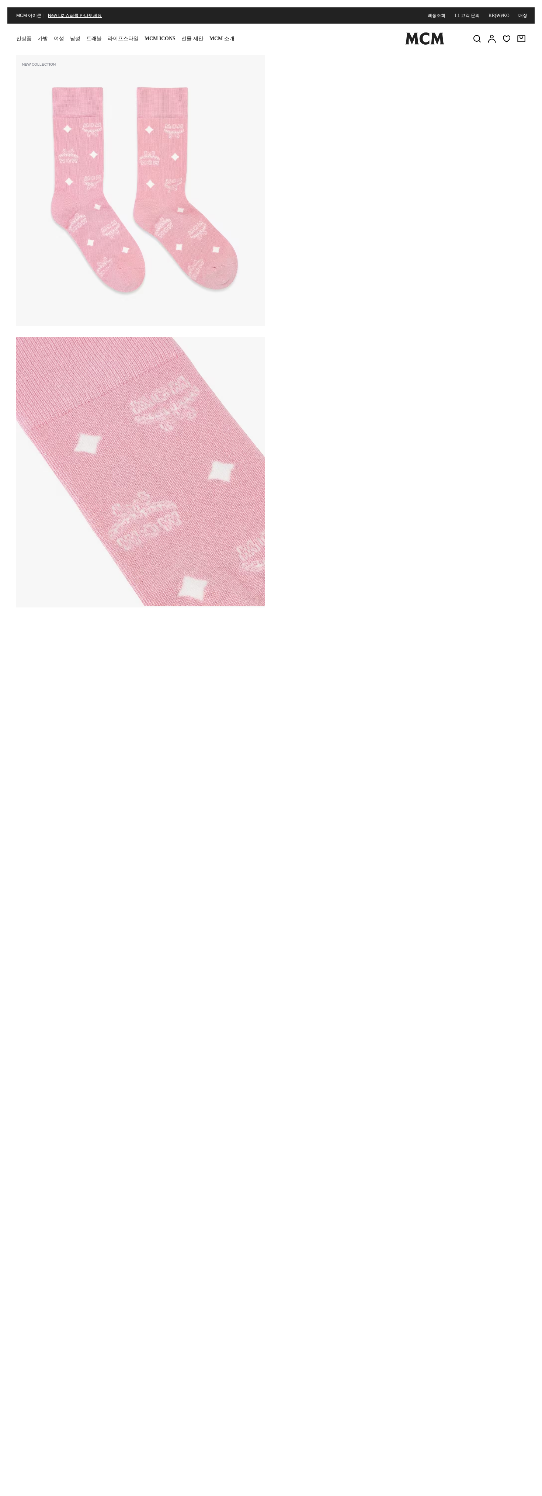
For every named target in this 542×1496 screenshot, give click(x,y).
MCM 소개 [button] (221, 38)
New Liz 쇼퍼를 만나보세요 (75, 15)
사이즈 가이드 (332, 118)
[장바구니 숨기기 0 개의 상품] (521, 38)
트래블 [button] (94, 38)
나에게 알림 (400, 156)
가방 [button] (43, 38)
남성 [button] (75, 38)
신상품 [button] (24, 38)
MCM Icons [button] (160, 38)
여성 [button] (59, 38)
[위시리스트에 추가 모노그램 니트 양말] (479, 63)
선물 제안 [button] (192, 38)
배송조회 (436, 15)
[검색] (477, 38)
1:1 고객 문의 (467, 15)
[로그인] (491, 38)
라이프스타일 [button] (123, 38)
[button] (140, 190)
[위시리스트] (506, 38)
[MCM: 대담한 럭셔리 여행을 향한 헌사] (424, 43)
